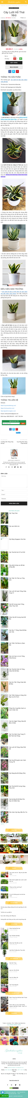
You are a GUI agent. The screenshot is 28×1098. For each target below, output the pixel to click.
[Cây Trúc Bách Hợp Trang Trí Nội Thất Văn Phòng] (4, 739)
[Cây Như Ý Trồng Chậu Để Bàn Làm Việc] (4, 635)
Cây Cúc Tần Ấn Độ (14, 970)
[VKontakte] (18, 467)
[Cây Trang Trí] (14, 859)
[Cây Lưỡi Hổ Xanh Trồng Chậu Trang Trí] (4, 596)
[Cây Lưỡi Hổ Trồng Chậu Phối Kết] (4, 752)
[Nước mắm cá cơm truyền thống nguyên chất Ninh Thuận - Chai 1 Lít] (4, 1008)
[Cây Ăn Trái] (14, 848)
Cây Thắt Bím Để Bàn (14, 935)
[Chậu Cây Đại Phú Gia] (4, 933)
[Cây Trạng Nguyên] (4, 989)
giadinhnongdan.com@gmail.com (14, 460)
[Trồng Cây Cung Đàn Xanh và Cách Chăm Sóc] (4, 713)
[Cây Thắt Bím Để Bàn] (4, 940)
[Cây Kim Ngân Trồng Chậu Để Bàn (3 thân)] (4, 726)
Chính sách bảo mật (12, 1093)
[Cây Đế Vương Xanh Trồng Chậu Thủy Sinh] (4, 609)
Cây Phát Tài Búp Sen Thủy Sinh (17, 950)
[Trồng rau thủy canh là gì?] (4, 888)
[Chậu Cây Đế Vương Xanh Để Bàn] (4, 622)
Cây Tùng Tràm (13, 513)
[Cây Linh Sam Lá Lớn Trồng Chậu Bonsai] (4, 661)
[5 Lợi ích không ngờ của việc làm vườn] (4, 896)
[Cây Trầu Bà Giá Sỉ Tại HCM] (4, 557)
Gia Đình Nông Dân (14, 1024)
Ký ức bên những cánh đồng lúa (8, 915)
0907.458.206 (8, 1069)
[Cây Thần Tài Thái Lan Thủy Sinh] (4, 583)
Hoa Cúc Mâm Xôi (13, 977)
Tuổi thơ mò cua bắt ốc (6, 912)
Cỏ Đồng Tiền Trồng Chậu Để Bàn (7, 442)
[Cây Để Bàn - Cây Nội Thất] (14, 838)
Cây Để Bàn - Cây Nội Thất (11, 5)
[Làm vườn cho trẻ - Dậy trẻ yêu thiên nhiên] (4, 874)
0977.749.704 (8, 17)
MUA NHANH (14, 67)
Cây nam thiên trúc (14, 526)
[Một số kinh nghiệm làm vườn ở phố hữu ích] (4, 881)
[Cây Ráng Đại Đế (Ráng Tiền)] (4, 778)
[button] (26, 2)
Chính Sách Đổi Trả (21, 1092)
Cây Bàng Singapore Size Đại (17, 539)
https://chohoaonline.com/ (7, 408)
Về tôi (19, 1093)
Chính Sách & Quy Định (11, 1092)
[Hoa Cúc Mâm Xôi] (4, 982)
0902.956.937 (5, 1096)
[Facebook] (6, 467)
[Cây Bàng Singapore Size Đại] (4, 544)
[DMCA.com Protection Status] (14, 1088)
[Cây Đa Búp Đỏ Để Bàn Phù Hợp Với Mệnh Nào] (4, 804)
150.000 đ (9, 49)
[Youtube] (21, 467)
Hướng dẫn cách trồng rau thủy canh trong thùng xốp (13, 919)
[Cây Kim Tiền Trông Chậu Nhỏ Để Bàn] (4, 687)
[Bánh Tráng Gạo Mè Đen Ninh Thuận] (4, 1000)
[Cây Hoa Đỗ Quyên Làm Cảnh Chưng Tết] (4, 765)
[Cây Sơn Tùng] (4, 967)
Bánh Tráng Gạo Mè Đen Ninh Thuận (18, 997)
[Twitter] (15, 467)
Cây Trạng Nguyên (13, 984)
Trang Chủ (3, 5)
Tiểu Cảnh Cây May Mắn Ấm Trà (18, 812)
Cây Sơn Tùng (12, 963)
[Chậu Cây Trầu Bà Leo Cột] (4, 947)
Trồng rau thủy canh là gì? (15, 887)
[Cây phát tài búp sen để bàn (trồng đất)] (4, 570)
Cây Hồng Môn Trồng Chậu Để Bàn (22, 442)
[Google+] (9, 467)
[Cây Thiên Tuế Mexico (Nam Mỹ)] (4, 648)
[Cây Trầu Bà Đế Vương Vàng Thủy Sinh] (4, 791)
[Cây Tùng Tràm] (4, 518)
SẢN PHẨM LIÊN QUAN (14, 510)
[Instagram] (12, 467)
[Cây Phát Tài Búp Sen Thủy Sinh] (4, 953)
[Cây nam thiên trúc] (4, 531)
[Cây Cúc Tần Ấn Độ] (4, 974)
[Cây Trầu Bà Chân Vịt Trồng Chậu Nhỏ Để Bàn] (4, 674)
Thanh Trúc (14, 458)
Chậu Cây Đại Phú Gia (14, 928)
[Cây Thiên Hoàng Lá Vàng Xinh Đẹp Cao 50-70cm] (4, 700)
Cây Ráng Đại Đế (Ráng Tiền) (17, 773)
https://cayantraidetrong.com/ (8, 405)
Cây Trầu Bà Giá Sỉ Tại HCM (17, 552)
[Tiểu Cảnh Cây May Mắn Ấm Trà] (4, 817)
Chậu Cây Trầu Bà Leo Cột (15, 943)
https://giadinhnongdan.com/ (8, 411)
